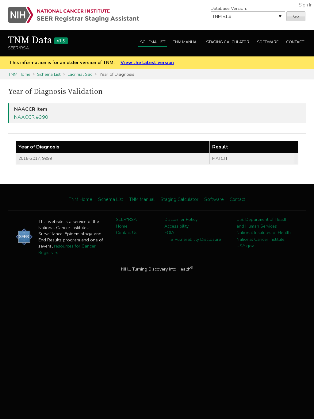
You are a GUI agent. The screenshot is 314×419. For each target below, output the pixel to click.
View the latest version (147, 63)
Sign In (305, 5)
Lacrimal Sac (79, 74)
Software (267, 42)
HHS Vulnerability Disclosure (192, 239)
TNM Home (19, 74)
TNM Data (36, 40)
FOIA (169, 232)
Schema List (152, 42)
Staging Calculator (227, 42)
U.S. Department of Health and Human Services (262, 222)
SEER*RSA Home (126, 222)
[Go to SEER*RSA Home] (77, 15)
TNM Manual (186, 42)
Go (296, 16)
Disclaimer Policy (180, 219)
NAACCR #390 (31, 117)
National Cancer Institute (260, 239)
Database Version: (229, 8)
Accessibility (176, 226)
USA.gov (245, 246)
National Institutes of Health (263, 232)
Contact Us (126, 232)
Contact (295, 42)
